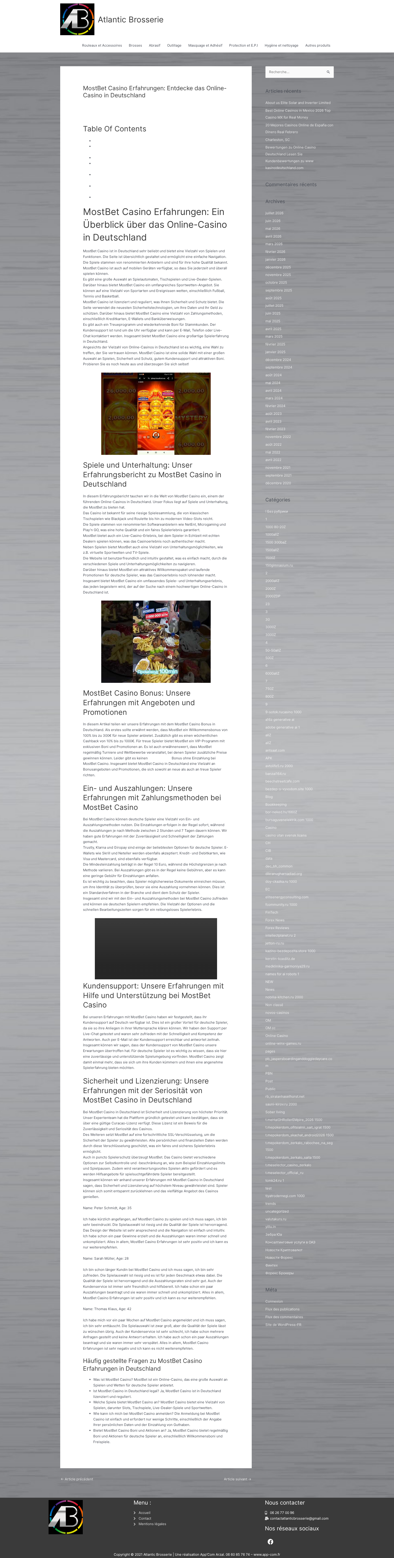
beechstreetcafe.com (282, 781)
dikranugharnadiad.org (283, 874)
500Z (269, 658)
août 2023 (273, 413)
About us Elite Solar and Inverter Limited (298, 103)
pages (270, 1051)
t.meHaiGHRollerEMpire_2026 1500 (293, 1120)
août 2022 (273, 444)
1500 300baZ (275, 542)
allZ (268, 735)
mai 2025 (272, 321)
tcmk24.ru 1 (274, 1180)
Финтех (271, 1265)
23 (267, 604)
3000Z (270, 627)
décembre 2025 (278, 267)
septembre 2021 (278, 475)
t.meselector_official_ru (284, 1173)
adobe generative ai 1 (282, 727)
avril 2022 (273, 460)
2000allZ (272, 581)
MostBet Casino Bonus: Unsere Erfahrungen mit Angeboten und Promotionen (155, 158)
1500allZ (272, 550)
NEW (269, 982)
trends (270, 1203)
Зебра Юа (273, 1234)
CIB (268, 850)
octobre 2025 (276, 282)
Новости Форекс (279, 1257)
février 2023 (275, 429)
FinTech (271, 912)
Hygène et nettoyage (281, 45)
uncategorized (277, 1211)
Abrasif (154, 45)
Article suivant (237, 1479)
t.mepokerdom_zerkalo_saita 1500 (292, 1157)
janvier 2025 (275, 352)
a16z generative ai (279, 719)
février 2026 (275, 251)
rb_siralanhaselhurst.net (284, 1096)
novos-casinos (277, 1012)
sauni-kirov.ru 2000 (281, 1104)
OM (268, 1020)
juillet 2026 (274, 213)
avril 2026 (273, 236)
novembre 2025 (278, 275)
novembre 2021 (277, 467)
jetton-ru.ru (274, 943)
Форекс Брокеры (279, 1273)
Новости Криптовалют (284, 1250)
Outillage (174, 45)
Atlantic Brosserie (130, 19)
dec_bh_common (279, 866)
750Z (269, 688)
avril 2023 (273, 421)
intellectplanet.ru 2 (280, 935)
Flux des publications (282, 1309)
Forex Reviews (277, 928)
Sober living (275, 1112)
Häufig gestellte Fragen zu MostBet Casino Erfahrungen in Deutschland (151, 197)
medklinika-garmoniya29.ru (287, 966)
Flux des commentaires (284, 1317)
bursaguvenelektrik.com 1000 (289, 820)
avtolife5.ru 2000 (279, 766)
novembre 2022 (278, 437)
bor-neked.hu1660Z (281, 812)
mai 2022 (272, 452)
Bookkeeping (276, 804)
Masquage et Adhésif (205, 45)
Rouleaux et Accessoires (102, 45)
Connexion (274, 1301)
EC (267, 889)
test (268, 1188)
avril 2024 (273, 390)
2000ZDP (272, 596)
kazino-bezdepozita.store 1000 (290, 951)
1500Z (270, 558)
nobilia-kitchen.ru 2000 (284, 997)
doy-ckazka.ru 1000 (281, 881)
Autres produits (317, 45)
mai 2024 (272, 383)
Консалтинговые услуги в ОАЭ (290, 1242)
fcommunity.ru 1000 (281, 904)
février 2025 (275, 344)
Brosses (135, 45)
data (268, 858)
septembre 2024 (278, 367)
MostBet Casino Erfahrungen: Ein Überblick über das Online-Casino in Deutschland (160, 141)
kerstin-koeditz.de (280, 959)
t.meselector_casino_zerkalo (288, 1165)
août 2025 (273, 298)
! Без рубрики (276, 511)
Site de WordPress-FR (283, 1324)
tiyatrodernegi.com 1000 (285, 1196)
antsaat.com (275, 750)
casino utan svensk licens (286, 835)
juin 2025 (272, 313)
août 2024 (273, 375)
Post (269, 1081)
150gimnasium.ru (279, 565)
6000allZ (272, 673)
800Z (269, 696)
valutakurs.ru (275, 1219)
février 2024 (275, 406)
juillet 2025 (274, 305)
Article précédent (77, 1479)
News (270, 989)
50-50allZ (273, 650)
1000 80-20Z (275, 527)
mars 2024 (274, 398)
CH (267, 843)
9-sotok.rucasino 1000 (283, 712)
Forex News (275, 920)
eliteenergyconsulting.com (286, 897)
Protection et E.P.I (243, 45)
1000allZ (272, 534)
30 (267, 619)
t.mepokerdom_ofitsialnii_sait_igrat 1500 (297, 1127)
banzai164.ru (275, 773)
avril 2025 (273, 329)
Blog (269, 797)
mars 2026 (274, 244)
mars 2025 (274, 336)
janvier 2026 (275, 259)
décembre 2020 (278, 483)
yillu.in (270, 1226)
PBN (268, 1073)
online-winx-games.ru (283, 1043)
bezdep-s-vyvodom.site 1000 (289, 789)
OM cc (270, 1028)
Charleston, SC (277, 140)
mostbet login (160, 758)
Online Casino (276, 1035)
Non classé (94, 103)
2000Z (270, 588)
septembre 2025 (278, 290)
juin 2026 (272, 221)
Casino (271, 827)
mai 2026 (272, 228)
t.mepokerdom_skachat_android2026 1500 (299, 1135)
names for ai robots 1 (282, 974)
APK (268, 758)
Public (270, 1089)
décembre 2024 (278, 360)
